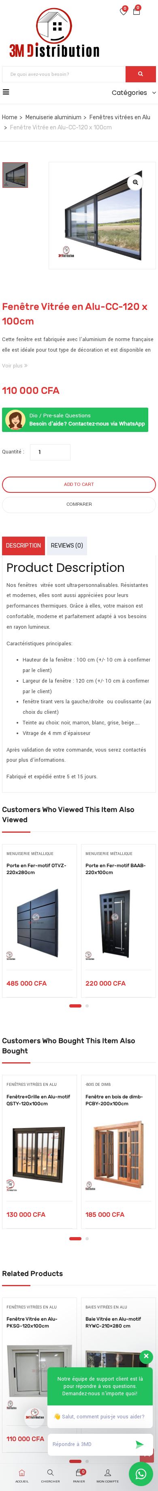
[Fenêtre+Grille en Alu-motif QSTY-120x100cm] (39, 1155)
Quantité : (13, 451)
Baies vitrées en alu (106, 1307)
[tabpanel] (39, 923)
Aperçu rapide (39, 949)
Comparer (79, 504)
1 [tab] (75, 1006)
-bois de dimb (98, 1084)
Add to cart (79, 484)
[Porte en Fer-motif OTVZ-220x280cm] (39, 924)
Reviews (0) (67, 545)
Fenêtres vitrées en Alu (120, 117)
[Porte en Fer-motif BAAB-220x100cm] (118, 924)
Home (9, 117)
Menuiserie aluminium (53, 117)
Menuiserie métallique (29, 854)
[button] (136, 12)
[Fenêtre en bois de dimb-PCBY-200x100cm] (118, 1155)
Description (23, 545)
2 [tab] (87, 1006)
